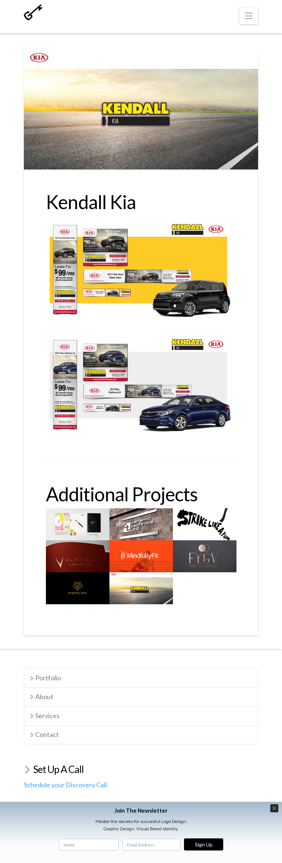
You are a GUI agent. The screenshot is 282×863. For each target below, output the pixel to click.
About (44, 696)
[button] (248, 15)
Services (47, 716)
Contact (47, 734)
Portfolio (48, 678)
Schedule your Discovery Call (65, 785)
